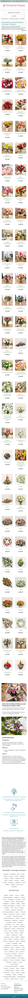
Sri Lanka (20, 962)
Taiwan (17, 968)
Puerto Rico (7, 953)
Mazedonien (11, 941)
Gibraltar (23, 918)
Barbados (13, 903)
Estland (5, 914)
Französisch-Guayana (17, 916)
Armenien (23, 897)
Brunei (23, 905)
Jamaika (5, 926)
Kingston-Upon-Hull (20, 878)
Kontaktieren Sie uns (5, 1)
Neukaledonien (8, 945)
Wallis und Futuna (14, 978)
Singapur (23, 960)
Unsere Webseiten (4, 988)
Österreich (6, 949)
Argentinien (16, 897)
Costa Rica (21, 907)
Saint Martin (9, 956)
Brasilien (18, 905)
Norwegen (18, 947)
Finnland (23, 914)
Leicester (11, 880)
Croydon (16, 876)
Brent (18, 874)
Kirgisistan (15, 930)
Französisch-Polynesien (9, 918)
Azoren (23, 899)
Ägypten (6, 895)
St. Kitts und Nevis (14, 964)
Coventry (11, 876)
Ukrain (12, 972)
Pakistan (12, 949)
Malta (5, 939)
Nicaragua (22, 945)
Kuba (12, 933)
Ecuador (17, 912)
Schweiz (11, 960)
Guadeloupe (14, 920)
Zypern (21, 978)
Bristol (23, 874)
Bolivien (23, 903)
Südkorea (6, 968)
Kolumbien (21, 930)
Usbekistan (8, 974)
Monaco (8, 943)
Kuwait (16, 933)
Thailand (22, 968)
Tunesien (17, 970)
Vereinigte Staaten (21, 976)
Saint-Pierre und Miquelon (10, 958)
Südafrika (22, 966)
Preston (23, 882)
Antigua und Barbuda (7, 897)
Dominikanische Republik (8, 912)
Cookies (15, 992)
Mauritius (22, 939)
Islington (12, 878)
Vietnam (7, 978)
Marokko (10, 939)
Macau (12, 937)
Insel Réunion (8, 924)
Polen (16, 951)
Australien (18, 899)
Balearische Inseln (19, 901)
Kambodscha (7, 928)
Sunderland (14, 886)
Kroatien (7, 933)
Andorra (17, 895)
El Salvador (23, 912)
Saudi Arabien (21, 958)
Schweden (5, 960)
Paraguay (23, 949)
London (4, 882)
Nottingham (22, 18)
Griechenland (7, 920)
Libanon (8, 935)
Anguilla (22, 895)
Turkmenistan (7, 972)
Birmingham (12, 874)
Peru (6, 951)
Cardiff (5, 876)
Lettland (21, 933)
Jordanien (15, 926)
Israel (18, 924)
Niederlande (6, 947)
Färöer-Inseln (11, 914)
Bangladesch (6, 903)
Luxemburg (6, 937)
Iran (14, 924)
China (16, 907)
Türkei (22, 970)
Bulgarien (7, 907)
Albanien (11, 895)
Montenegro (14, 943)
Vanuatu (14, 974)
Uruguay (23, 972)
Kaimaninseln (22, 926)
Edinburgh (22, 876)
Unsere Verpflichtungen (6, 987)
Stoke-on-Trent (20, 884)
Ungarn (17, 972)
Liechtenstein (14, 935)
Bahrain (12, 901)
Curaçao (7, 910)
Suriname (12, 968)
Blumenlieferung (4, 18)
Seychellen (17, 960)
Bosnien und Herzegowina (9, 905)
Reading (7, 884)
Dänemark (13, 910)
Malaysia (22, 937)
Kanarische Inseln (20, 928)
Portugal (21, 951)
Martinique (16, 939)
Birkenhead (6, 874)
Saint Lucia (20, 953)
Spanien (14, 962)
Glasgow (6, 878)
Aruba (4, 899)
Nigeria (12, 947)
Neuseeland (15, 945)
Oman (23, 947)
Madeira (17, 937)
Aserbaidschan (11, 899)
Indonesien (20, 922)
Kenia (10, 930)
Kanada (13, 928)
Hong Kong (8, 922)
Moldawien (23, 941)
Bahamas (7, 901)
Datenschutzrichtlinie (18, 990)
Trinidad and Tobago (9, 970)
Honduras (21, 920)
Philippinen (11, 951)
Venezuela (20, 974)
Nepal (20, 943)
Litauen (20, 935)
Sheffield (13, 884)
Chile (12, 907)
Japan (10, 926)
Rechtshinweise (17, 985)
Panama (17, 949)
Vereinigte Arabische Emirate (9, 976)
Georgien (17, 918)
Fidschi (17, 914)
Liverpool (22, 880)
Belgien (18, 903)
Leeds (5, 880)
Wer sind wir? (4, 985)
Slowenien (8, 962)
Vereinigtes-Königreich (14, 18)
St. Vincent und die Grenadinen (11, 966)
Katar (6, 930)
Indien (14, 922)
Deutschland (20, 910)
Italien (22, 924)
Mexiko (17, 941)
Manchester (10, 882)
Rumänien (14, 953)
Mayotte (5, 941)
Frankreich (9, 916)
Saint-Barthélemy (18, 956)
